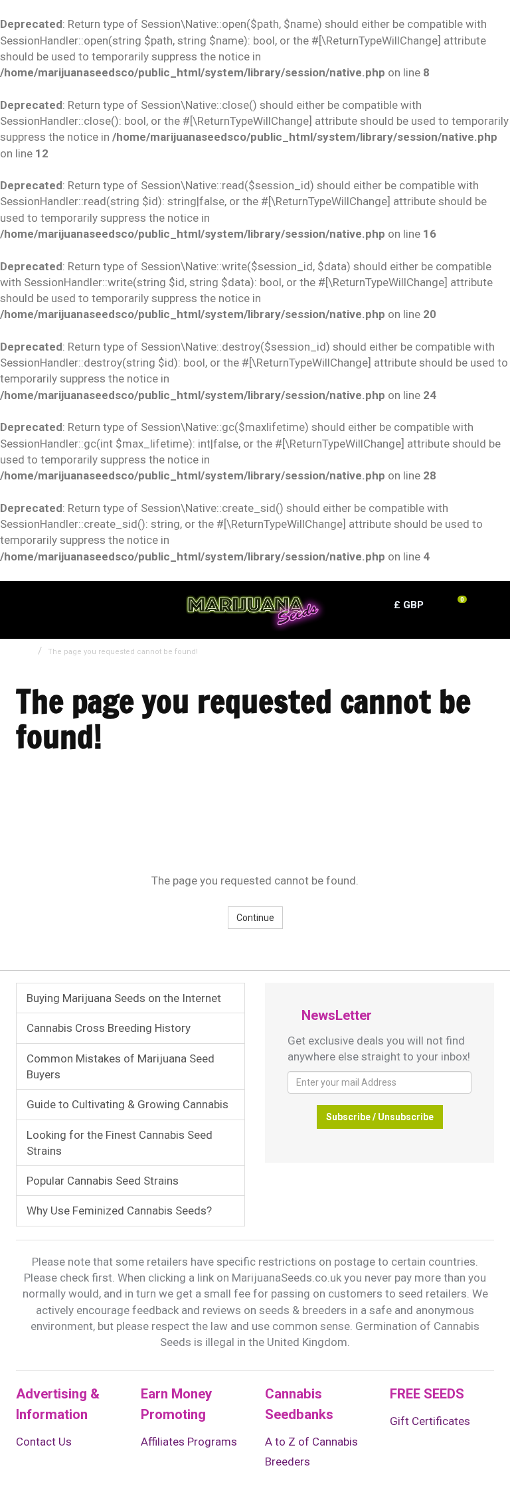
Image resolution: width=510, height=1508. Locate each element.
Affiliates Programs (189, 1441)
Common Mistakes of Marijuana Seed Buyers (120, 1066)
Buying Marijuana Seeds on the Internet (124, 998)
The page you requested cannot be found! (123, 651)
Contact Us (44, 1441)
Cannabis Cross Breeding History (109, 1028)
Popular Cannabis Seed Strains (103, 1180)
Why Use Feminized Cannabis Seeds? (119, 1210)
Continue (255, 917)
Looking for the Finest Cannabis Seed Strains (119, 1142)
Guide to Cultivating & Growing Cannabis (127, 1104)
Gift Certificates (430, 1421)
